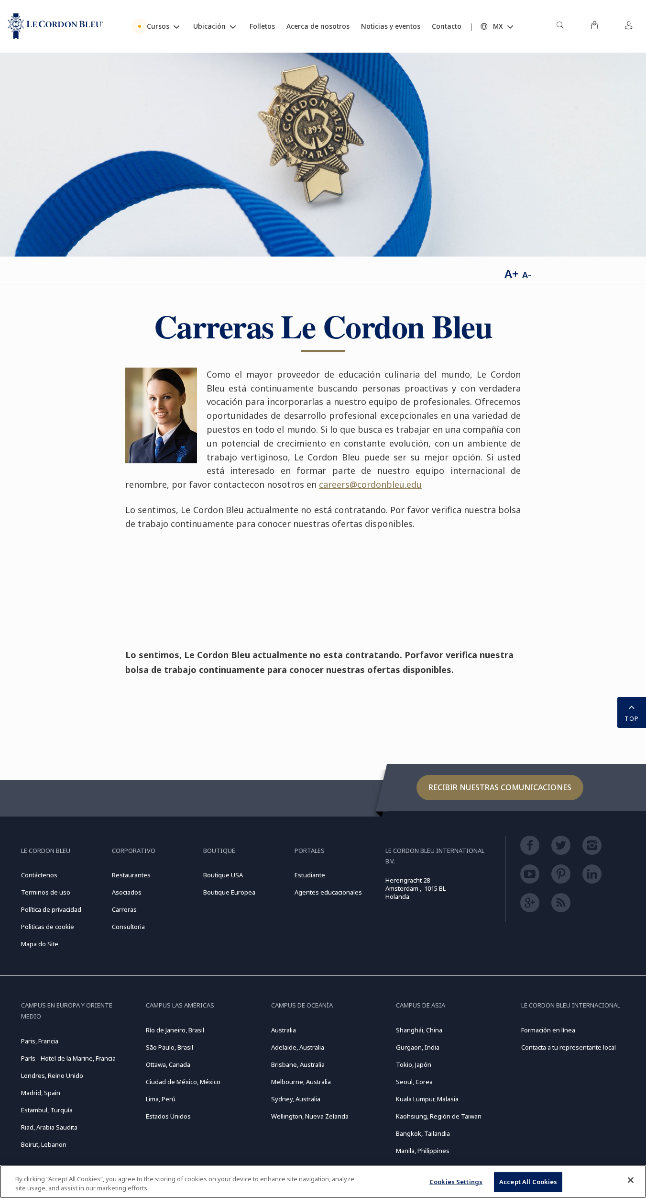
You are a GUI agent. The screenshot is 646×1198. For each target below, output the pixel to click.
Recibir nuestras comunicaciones (499, 787)
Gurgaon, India (417, 1047)
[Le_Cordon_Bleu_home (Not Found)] (55, 26)
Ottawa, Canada (168, 1064)
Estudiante (310, 875)
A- (526, 274)
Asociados (127, 892)
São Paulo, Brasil (169, 1047)
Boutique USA (223, 875)
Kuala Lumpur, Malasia (427, 1099)
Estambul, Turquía (47, 1110)
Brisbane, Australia (298, 1064)
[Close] (630, 1180)
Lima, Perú (160, 1099)
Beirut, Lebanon (43, 1144)
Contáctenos (39, 875)
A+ (511, 273)
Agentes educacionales (328, 892)
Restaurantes (131, 875)
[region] (323, 1181)
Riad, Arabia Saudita (49, 1127)
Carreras (124, 909)
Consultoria (128, 926)
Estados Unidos (168, 1116)
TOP (631, 718)
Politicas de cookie (47, 926)
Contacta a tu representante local (568, 1047)
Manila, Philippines (422, 1150)
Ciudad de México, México (183, 1081)
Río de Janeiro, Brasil (175, 1030)
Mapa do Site (39, 944)
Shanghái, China (419, 1030)
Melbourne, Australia (301, 1081)
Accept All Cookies (528, 1181)
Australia (283, 1030)
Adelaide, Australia (297, 1047)
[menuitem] (560, 26)
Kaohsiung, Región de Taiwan (439, 1116)
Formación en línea (548, 1030)
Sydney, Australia (295, 1099)
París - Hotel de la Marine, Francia (68, 1058)
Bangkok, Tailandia (423, 1133)
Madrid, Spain (40, 1092)
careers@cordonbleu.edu (370, 484)
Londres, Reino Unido (52, 1075)
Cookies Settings (455, 1181)
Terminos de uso (45, 892)
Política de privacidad (51, 909)
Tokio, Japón (413, 1064)
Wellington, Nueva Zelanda (310, 1116)
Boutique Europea (229, 892)
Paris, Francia (39, 1041)
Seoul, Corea (414, 1081)
